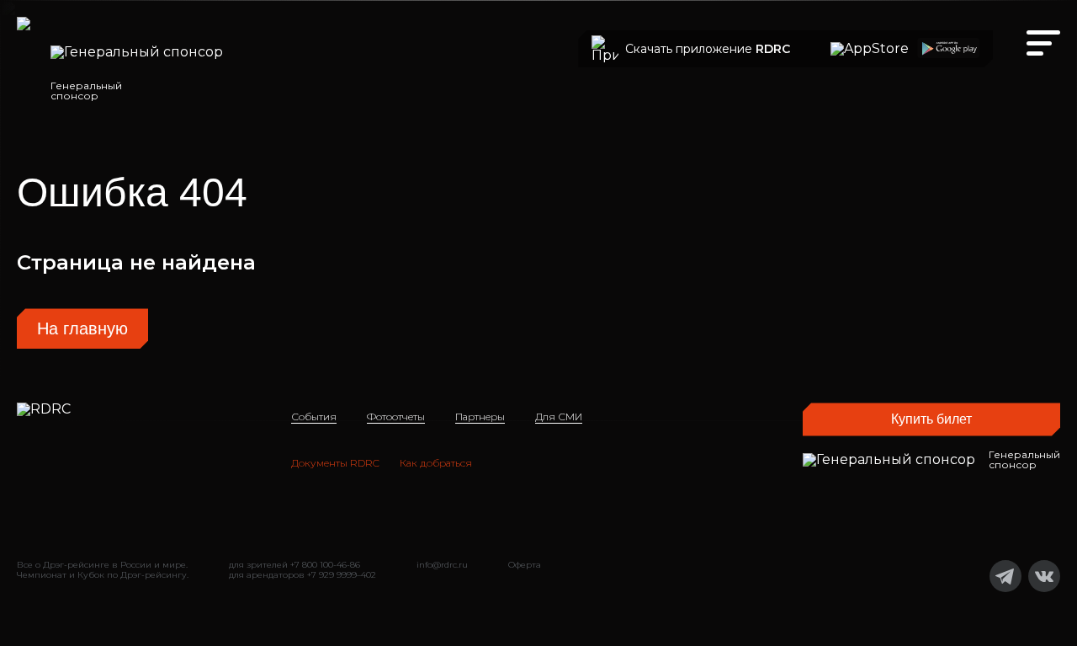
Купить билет (931, 419)
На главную (82, 328)
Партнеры (480, 416)
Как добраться (436, 462)
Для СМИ (558, 416)
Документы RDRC (335, 462)
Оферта (524, 564)
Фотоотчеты (396, 416)
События (314, 416)
